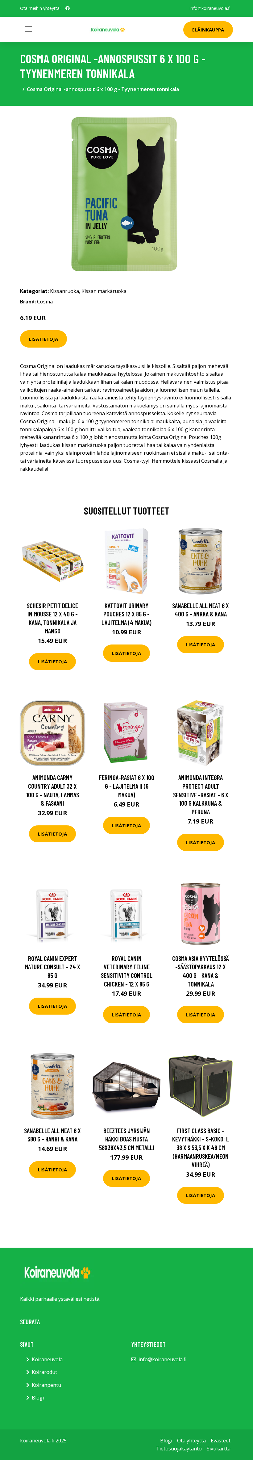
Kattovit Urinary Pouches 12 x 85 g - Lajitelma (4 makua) (126, 614)
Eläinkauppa (208, 30)
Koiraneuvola (47, 1359)
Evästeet (220, 1440)
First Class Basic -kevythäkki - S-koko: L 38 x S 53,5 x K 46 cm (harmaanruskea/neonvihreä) (200, 1147)
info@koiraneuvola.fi (210, 8)
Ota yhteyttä (191, 1440)
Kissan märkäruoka (103, 291)
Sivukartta (218, 1448)
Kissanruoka (64, 291)
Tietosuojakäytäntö (179, 1448)
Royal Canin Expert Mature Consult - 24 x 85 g (52, 966)
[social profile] (67, 8)
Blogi (38, 1397)
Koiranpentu (46, 1385)
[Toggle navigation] (28, 29)
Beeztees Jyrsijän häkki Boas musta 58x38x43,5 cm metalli (126, 1139)
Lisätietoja (43, 339)
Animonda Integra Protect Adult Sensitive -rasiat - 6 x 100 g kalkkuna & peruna (200, 794)
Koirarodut (44, 1372)
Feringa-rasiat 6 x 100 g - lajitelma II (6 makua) (126, 786)
